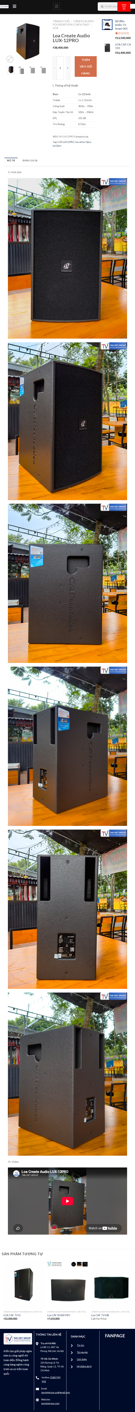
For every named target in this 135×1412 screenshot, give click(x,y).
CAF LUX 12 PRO (66, 142)
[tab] (11, 160)
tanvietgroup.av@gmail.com (55, 1392)
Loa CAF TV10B (100, 1315)
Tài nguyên (82, 1352)
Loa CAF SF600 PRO (58, 1315)
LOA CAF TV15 (12, 1315)
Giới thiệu (82, 1359)
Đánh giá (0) (30, 160)
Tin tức (80, 1345)
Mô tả (11, 160)
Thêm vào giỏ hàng (86, 66)
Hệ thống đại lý (84, 1366)
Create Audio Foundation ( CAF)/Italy (73, 22)
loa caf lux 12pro (83, 142)
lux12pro (57, 145)
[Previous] (10, 41)
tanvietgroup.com (50, 1403)
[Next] (44, 41)
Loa (55, 27)
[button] (14, 6)
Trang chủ (61, 21)
